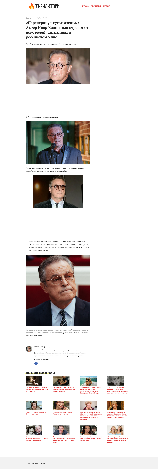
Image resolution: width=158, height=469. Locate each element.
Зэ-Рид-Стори (47, 6)
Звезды (28, 18)
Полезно (106, 6)
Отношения (96, 6)
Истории (85, 6)
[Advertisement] (58, 100)
